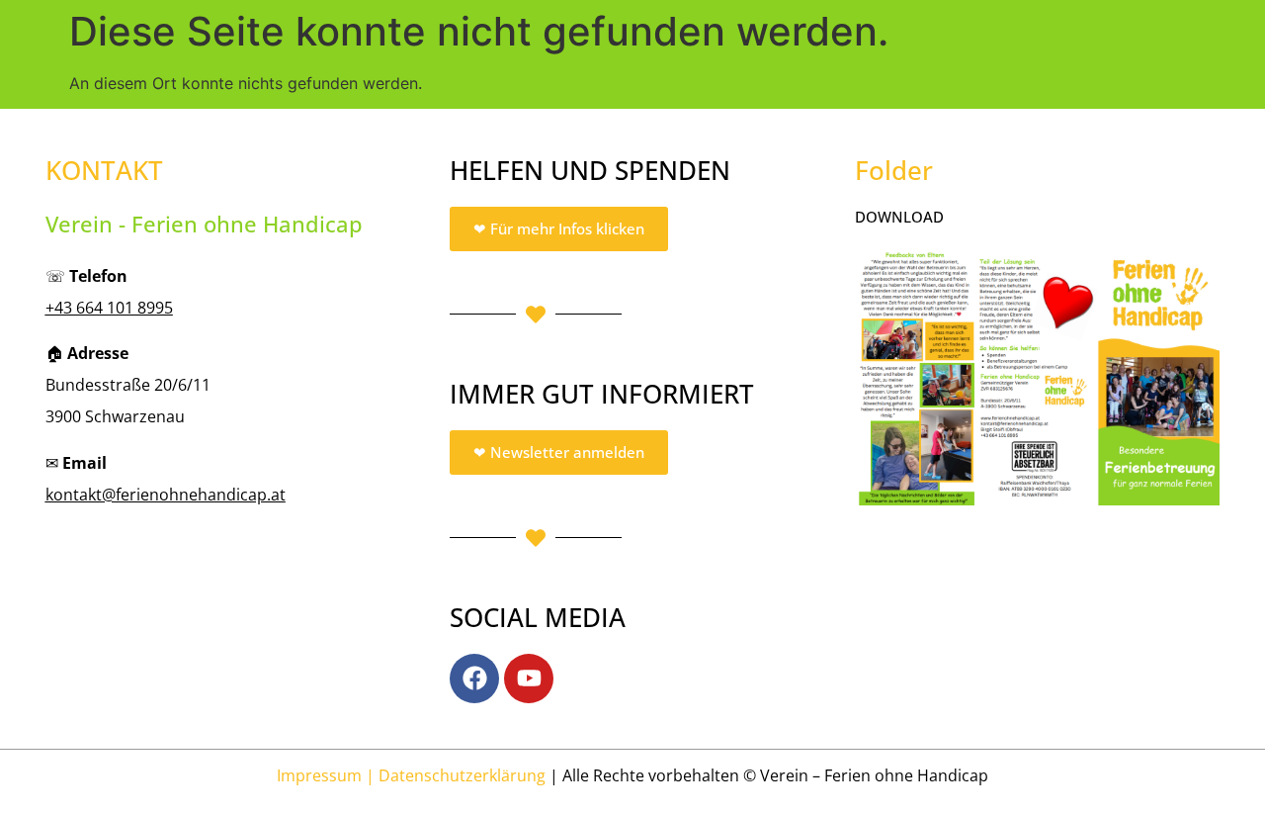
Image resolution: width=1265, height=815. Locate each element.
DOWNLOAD (899, 216)
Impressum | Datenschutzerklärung (411, 775)
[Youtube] (528, 678)
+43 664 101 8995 (109, 307)
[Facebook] (474, 678)
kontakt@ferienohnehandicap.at (165, 494)
